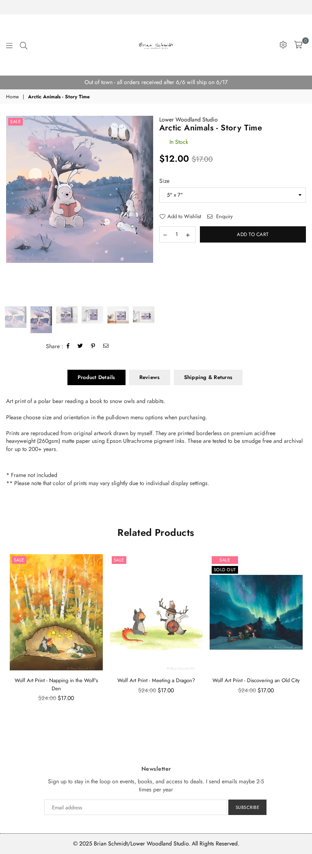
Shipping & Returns (208, 377)
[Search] (23, 45)
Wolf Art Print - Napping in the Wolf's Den (56, 684)
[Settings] (283, 45)
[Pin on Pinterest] (93, 346)
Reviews (149, 377)
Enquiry (223, 216)
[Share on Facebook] (68, 346)
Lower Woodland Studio (188, 119)
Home (12, 96)
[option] (156, 82)
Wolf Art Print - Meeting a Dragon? (156, 680)
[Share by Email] (106, 346)
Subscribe (248, 807)
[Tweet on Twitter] (80, 346)
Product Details (96, 377)
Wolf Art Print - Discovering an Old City (256, 680)
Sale (15, 121)
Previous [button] (13, 208)
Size (164, 181)
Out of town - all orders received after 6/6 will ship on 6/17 (156, 82)
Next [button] (146, 208)
